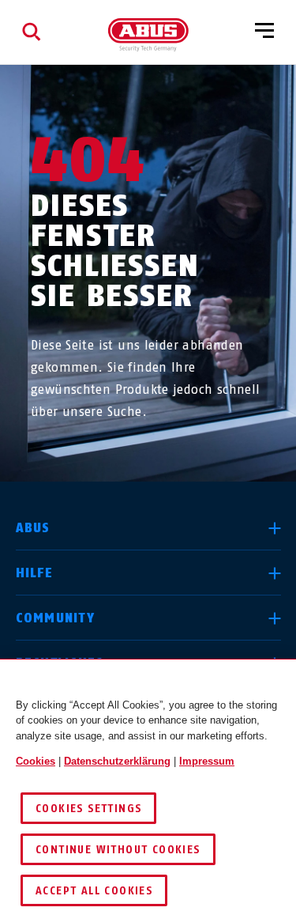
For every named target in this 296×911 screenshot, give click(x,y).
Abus (33, 527)
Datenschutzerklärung (117, 761)
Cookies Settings (88, 808)
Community (56, 618)
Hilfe (34, 572)
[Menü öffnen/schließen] (264, 31)
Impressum (206, 761)
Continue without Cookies (118, 849)
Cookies (35, 761)
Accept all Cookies (94, 891)
